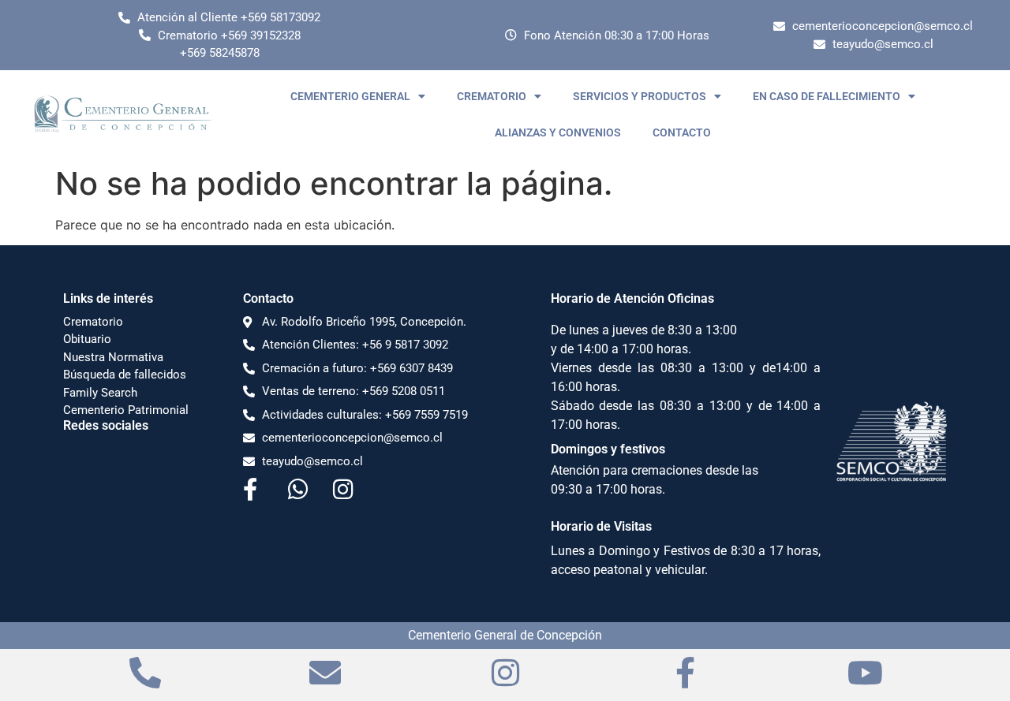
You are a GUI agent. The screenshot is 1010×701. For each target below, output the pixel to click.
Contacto (268, 298)
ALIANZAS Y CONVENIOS (558, 132)
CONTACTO (682, 132)
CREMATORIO (491, 96)
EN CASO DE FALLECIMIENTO (826, 96)
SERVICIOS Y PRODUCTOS (639, 96)
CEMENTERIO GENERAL (350, 96)
